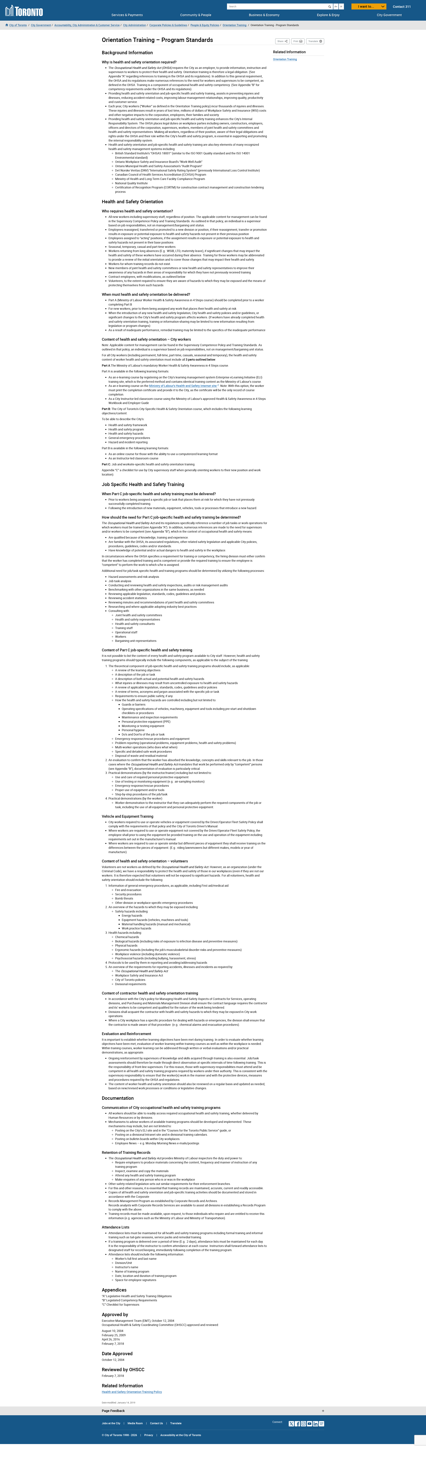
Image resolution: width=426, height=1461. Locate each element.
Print (295, 41)
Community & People (195, 15)
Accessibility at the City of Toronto (180, 1435)
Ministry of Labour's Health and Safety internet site (183, 386)
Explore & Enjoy (328, 15)
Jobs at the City (111, 1423)
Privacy (148, 1435)
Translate (313, 41)
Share (283, 41)
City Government (389, 15)
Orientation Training (285, 59)
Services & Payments (127, 15)
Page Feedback (113, 1411)
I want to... (366, 6)
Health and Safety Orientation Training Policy (132, 1392)
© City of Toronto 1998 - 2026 (119, 1435)
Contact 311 (402, 6)
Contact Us (157, 1423)
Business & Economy (264, 15)
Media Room (135, 1423)
